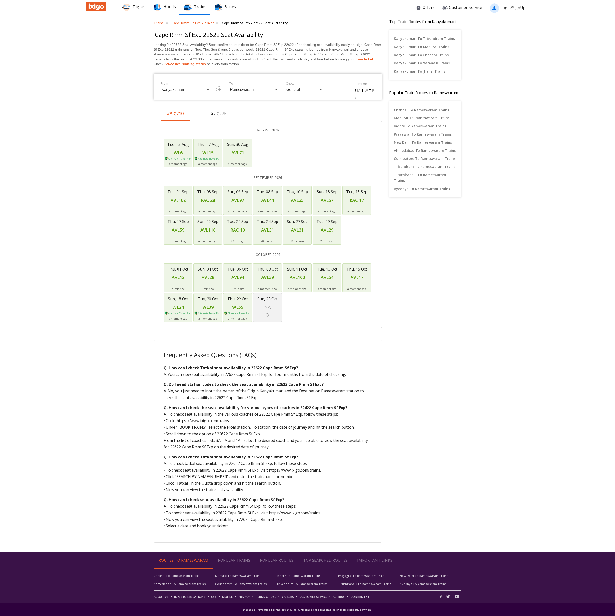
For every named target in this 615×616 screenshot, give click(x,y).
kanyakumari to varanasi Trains (422, 63)
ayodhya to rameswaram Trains (422, 188)
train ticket (364, 59)
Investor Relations (189, 597)
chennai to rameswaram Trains (421, 110)
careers (288, 597)
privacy (244, 597)
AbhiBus (339, 597)
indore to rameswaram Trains (420, 126)
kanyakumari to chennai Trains (421, 55)
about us (161, 597)
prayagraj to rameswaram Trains (423, 134)
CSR (213, 597)
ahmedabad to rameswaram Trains (425, 150)
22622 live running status (185, 64)
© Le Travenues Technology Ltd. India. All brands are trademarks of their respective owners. (307, 609)
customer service (313, 597)
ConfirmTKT (360, 597)
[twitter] (448, 597)
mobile (227, 597)
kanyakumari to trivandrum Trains (424, 38)
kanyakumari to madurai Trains (421, 46)
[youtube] (457, 597)
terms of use (266, 597)
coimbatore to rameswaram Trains (424, 158)
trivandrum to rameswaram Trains (424, 166)
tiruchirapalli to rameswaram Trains (420, 177)
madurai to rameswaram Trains (421, 118)
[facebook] (442, 597)
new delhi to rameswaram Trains (423, 142)
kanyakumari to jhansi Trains (419, 71)
